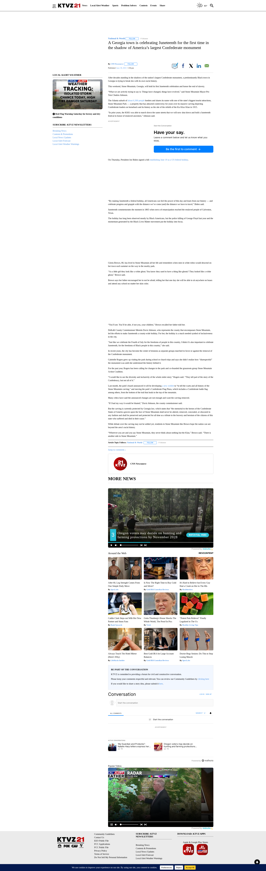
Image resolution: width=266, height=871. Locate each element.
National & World (134, 443)
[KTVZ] (69, 5)
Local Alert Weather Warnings (66, 144)
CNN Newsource (117, 64)
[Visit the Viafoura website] (207, 760)
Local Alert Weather (99, 5)
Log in (202, 694)
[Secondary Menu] (56, 5)
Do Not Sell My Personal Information (110, 857)
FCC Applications (102, 844)
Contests (144, 5)
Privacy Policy (100, 851)
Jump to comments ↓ (117, 450)
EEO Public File (101, 841)
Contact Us (99, 837)
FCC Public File (101, 847)
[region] (160, 727)
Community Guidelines (104, 834)
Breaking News (59, 131)
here (161, 684)
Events (153, 5)
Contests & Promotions (63, 134)
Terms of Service (101, 854)
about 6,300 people (136, 100)
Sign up (208, 694)
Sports (115, 5)
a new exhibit (168, 386)
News (84, 5)
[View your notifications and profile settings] (210, 713)
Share (162, 5)
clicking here (203, 679)
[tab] (116, 713)
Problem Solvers (129, 5)
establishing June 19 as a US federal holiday (169, 160)
